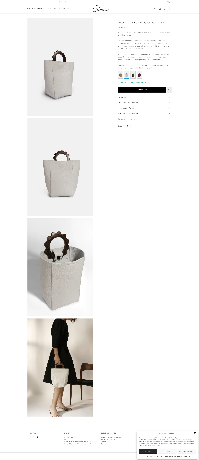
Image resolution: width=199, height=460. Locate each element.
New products (64, 9)
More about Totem (126, 108)
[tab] (145, 97)
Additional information (128, 113)
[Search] (160, 9)
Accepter (148, 451)
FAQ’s (66, 439)
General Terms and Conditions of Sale (78, 444)
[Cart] (170, 9)
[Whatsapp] (130, 126)
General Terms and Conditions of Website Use (177, 456)
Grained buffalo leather (128, 103)
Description (123, 97)
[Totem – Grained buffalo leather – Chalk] (126, 75)
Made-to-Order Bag (108, 439)
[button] (195, 434)
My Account (68, 437)
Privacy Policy (149, 456)
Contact (104, 444)
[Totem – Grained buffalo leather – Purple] (139, 75)
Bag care (104, 441)
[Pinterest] (127, 126)
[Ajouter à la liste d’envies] (169, 90)
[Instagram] (33, 437)
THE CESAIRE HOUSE (34, 2)
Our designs (51, 9)
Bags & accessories (35, 9)
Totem (135, 119)
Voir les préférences (186, 451)
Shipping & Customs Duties (111, 437)
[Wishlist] (165, 9)
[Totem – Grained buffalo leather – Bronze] (120, 75)
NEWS (45, 2)
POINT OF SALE (69, 2)
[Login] (155, 9)
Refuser (167, 451)
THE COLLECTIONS (56, 2)
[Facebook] (124, 126)
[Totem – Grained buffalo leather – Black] (133, 75)
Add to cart (142, 90)
